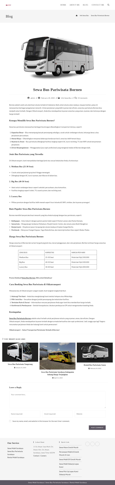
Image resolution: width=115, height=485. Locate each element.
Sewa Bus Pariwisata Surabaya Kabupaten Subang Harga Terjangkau (57, 373)
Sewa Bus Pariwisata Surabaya (57, 482)
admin (33, 98)
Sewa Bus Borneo (28, 278)
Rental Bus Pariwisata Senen (95, 365)
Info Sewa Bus (66, 98)
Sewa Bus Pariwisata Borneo (100, 15)
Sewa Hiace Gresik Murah (68, 447)
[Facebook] (92, 444)
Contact (36, 456)
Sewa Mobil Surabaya (15, 448)
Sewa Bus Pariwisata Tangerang (20, 364)
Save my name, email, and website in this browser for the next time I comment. (41, 421)
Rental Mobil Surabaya (15, 457)
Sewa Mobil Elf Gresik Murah (70, 459)
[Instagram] (97, 444)
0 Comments (82, 98)
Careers (43, 456)
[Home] (76, 15)
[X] (87, 444)
